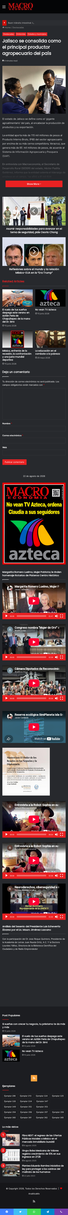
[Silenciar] (56, 616)
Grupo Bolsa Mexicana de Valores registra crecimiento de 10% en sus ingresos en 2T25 (41, 1153)
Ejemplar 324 (42, 1096)
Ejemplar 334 (26, 1101)
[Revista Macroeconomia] (20, 6)
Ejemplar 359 (58, 1112)
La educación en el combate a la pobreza (47, 352)
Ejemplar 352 (26, 1106)
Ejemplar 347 (42, 1101)
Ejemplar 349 (10, 1106)
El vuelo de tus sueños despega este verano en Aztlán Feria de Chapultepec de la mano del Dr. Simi (16, 315)
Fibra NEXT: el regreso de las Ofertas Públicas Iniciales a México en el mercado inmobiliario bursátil (42, 1138)
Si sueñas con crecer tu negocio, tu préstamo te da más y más (33, 1025)
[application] (34, 601)
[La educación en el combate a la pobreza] (50, 339)
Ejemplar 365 (58, 1117)
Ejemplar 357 (42, 1112)
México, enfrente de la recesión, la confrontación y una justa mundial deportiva (16, 355)
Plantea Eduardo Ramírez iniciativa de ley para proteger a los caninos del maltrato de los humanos (43, 1169)
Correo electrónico (12, 435)
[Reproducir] (6, 616)
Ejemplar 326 (10, 1101)
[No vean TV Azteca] (50, 298)
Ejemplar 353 (42, 1106)
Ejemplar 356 (26, 1112)
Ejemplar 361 (26, 1117)
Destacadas (18, 27)
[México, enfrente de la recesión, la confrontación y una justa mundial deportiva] (17, 339)
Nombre (7, 423)
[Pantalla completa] (61, 616)
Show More (33, 184)
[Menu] (4, 7)
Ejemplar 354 (10, 1112)
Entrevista (20, 34)
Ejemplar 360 (10, 1117)
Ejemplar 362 (42, 1117)
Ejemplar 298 (9, 1096)
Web (4, 447)
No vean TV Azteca (45, 309)
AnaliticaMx (34, 1193)
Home (7, 27)
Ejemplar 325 (58, 1096)
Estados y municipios (37, 34)
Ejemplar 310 (25, 1096)
